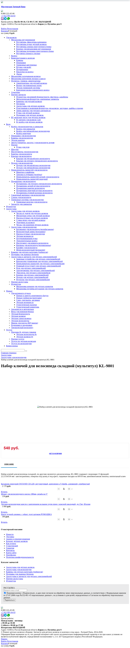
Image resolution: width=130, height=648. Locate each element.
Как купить (11, 543)
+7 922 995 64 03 (8, 612)
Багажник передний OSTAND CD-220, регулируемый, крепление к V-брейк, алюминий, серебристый (45, 484)
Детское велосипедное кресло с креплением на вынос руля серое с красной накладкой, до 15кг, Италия (45, 504)
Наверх (4, 639)
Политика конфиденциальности (20, 557)
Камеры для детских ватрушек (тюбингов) (24, 572)
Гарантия (10, 548)
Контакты (10, 550)
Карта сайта (11, 553)
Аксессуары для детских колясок (20, 567)
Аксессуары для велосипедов (18, 569)
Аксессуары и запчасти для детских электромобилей (29, 576)
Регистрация (12, 29)
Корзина (4, 31)
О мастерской (12, 546)
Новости (10, 534)
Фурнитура (11, 581)
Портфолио (11, 555)
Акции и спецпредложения (18, 539)
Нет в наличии (55, 453)
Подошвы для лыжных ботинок (20, 574)
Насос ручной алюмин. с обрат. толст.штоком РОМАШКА (26, 514)
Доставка (10, 537)
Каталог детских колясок (17, 541)
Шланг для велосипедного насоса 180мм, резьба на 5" (24, 494)
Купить (4, 492)
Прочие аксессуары (14, 579)
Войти (4, 29)
